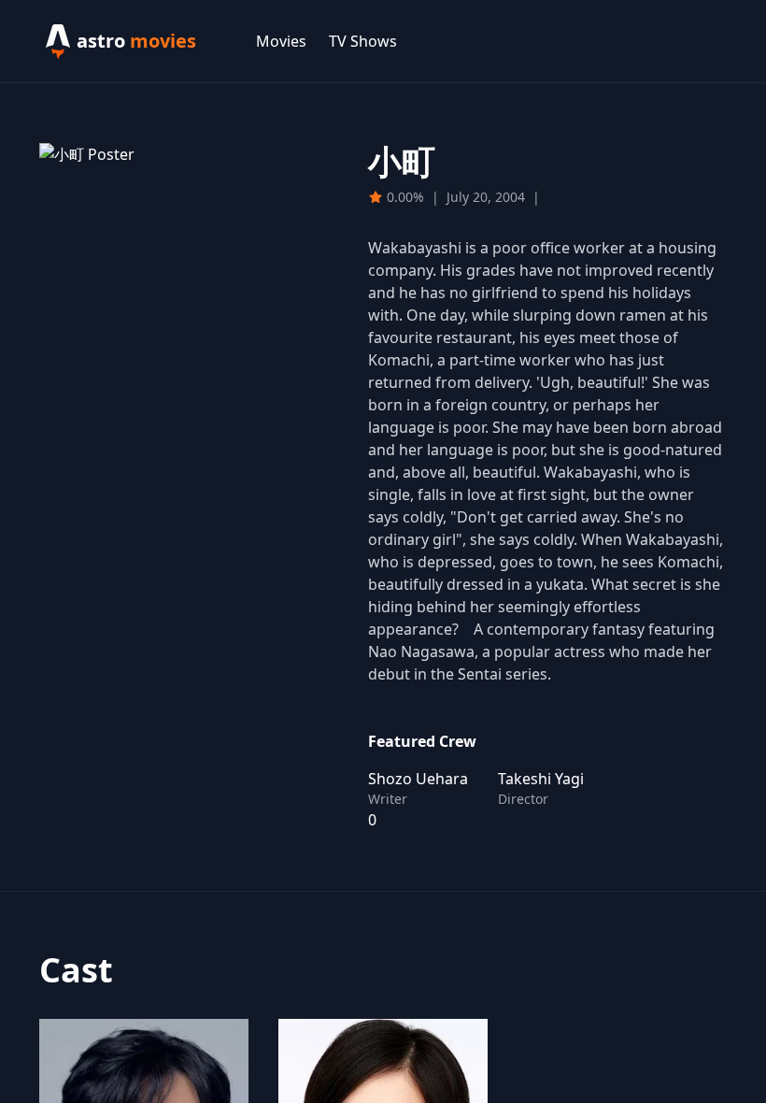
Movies (281, 41)
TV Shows (363, 41)
